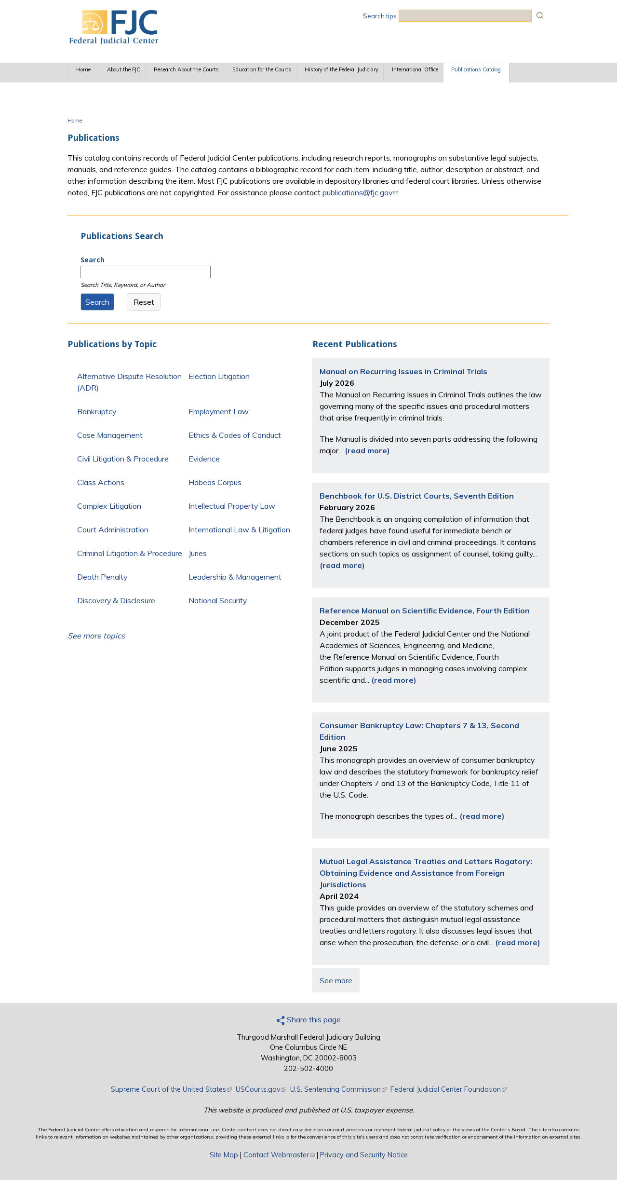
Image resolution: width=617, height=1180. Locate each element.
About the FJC (123, 69)
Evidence (204, 458)
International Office (415, 69)
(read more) (367, 450)
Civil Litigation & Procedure (123, 458)
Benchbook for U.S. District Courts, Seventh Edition (417, 496)
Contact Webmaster (279, 1155)
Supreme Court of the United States (171, 1089)
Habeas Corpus (214, 482)
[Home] (113, 41)
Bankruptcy (96, 411)
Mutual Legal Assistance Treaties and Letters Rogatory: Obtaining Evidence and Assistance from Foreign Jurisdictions (426, 872)
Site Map (224, 1155)
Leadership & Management (235, 577)
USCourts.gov (261, 1089)
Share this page (313, 1019)
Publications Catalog (476, 69)
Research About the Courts (186, 69)
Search (92, 260)
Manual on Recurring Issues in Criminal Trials (403, 371)
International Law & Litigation (239, 529)
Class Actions (100, 482)
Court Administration (112, 529)
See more (336, 980)
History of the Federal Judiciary (341, 69)
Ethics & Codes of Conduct (234, 435)
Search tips (380, 16)
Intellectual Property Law (231, 506)
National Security (217, 600)
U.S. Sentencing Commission (338, 1089)
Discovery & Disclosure (116, 600)
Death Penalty (102, 577)
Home (83, 69)
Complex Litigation (109, 506)
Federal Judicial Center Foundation (448, 1089)
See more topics (96, 635)
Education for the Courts (261, 69)
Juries (197, 553)
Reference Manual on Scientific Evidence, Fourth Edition (425, 610)
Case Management (110, 435)
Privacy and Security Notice (364, 1155)
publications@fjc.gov (360, 192)
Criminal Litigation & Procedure (129, 553)
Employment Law (218, 411)
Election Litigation (219, 376)
